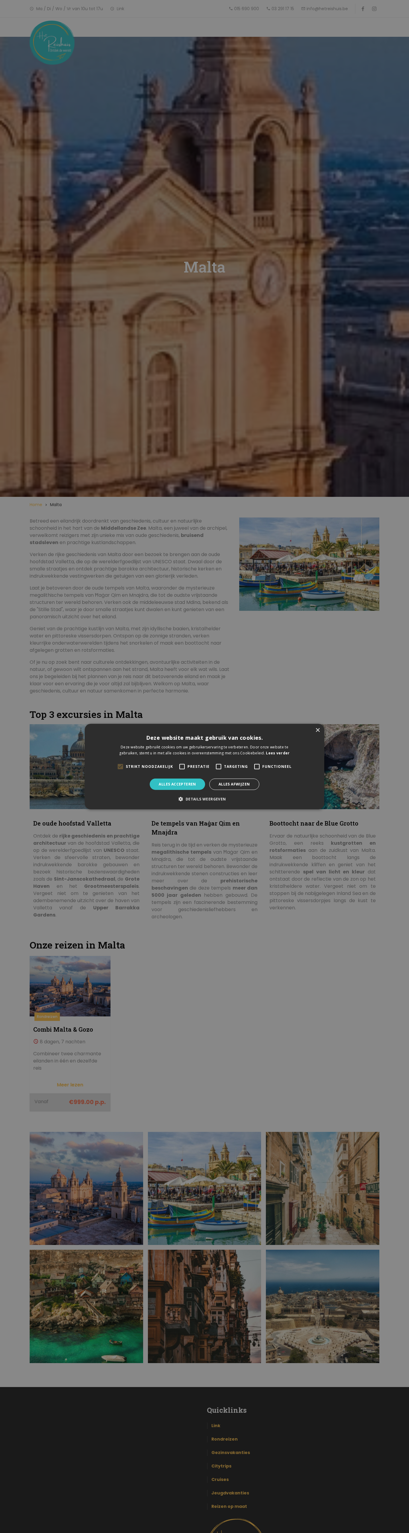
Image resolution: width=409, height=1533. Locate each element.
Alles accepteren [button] (177, 783)
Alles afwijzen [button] (234, 783)
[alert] (204, 766)
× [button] (317, 730)
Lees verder (278, 753)
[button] (204, 799)
